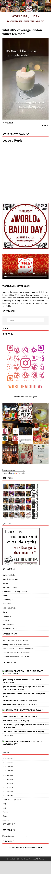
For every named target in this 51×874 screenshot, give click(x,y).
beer (18, 303)
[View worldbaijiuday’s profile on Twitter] (6, 334)
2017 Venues (7, 762)
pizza (14, 303)
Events (5, 595)
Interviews (6, 603)
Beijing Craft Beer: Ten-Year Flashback (19, 716)
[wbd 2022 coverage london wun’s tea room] (25, 118)
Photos (5, 812)
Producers (6, 616)
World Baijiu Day (22, 295)
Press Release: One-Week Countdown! (17, 648)
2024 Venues (7, 791)
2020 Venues (7, 775)
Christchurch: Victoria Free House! (15, 657)
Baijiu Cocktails (8, 575)
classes (46, 303)
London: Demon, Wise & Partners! (16, 652)
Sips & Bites (7, 735)
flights (8, 306)
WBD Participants (9, 628)
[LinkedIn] (12, 334)
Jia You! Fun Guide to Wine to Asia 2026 (19, 700)
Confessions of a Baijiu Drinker (14, 591)
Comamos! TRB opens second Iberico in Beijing (23, 731)
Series (40, 847)
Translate (21, 473)
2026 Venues (7, 758)
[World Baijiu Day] (25, 10)
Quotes (5, 816)
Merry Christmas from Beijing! (15, 720)
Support (5, 820)
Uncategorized (8, 624)
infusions (41, 300)
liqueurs (5, 303)
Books (5, 583)
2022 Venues (7, 783)
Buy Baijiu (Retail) (9, 587)
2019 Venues (7, 771)
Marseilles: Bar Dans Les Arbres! (15, 640)
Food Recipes (7, 599)
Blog (4, 803)
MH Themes (40, 859)
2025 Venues (7, 795)
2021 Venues (7, 779)
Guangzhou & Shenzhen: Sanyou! (15, 644)
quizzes (39, 303)
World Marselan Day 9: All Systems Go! (19, 704)
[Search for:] (25, 320)
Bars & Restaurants (10, 579)
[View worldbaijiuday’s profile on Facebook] (3, 334)
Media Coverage (9, 608)
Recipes (5, 620)
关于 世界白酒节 (8, 824)
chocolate (29, 303)
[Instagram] (9, 334)
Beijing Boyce (35, 710)
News (4, 612)
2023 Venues (7, 787)
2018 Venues (7, 767)
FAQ (4, 808)
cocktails (32, 300)
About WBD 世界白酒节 (11, 799)
